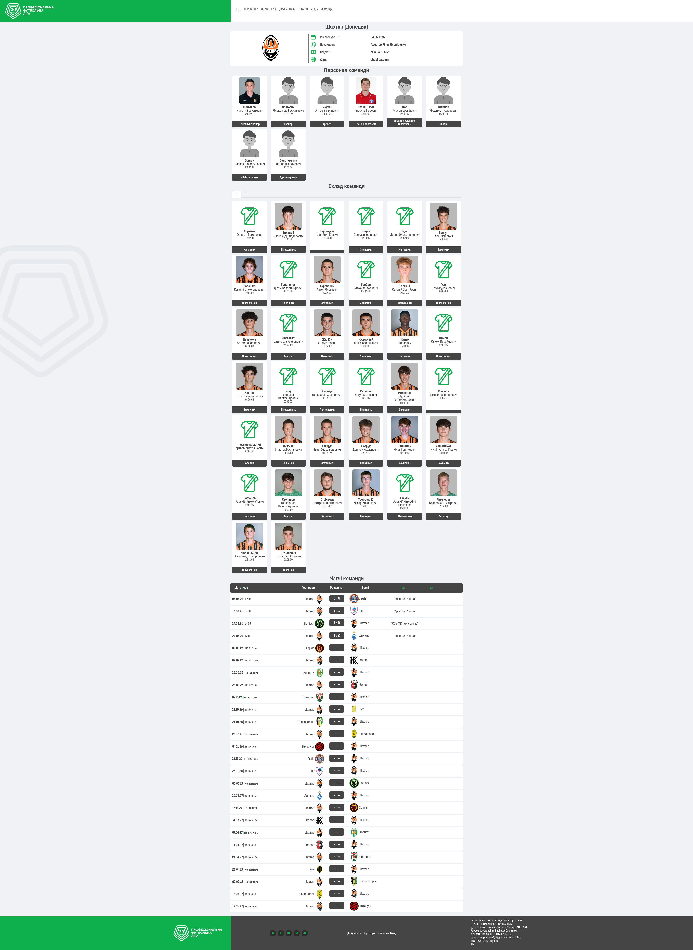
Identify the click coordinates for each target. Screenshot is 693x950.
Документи (354, 933)
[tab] (236, 194)
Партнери (369, 933)
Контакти (383, 933)
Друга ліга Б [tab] (287, 9)
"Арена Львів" (380, 52)
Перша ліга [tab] (251, 9)
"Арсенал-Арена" (404, 599)
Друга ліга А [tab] (268, 9)
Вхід (393, 933)
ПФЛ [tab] (238, 9)
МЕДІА (314, 9)
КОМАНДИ (326, 9)
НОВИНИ (303, 9)
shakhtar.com (380, 59)
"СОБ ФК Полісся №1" (404, 623)
